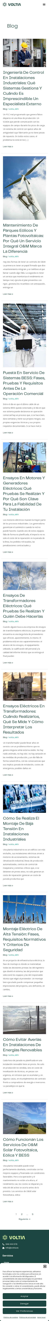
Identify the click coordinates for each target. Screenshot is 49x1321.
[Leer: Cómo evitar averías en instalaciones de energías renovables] (24, 1020)
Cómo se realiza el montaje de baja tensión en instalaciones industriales (21, 828)
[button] (45, 1266)
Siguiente (24, 1219)
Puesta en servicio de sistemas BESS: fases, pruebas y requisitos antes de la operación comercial (24, 383)
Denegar (24, 1303)
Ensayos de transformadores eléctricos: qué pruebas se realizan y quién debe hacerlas (24, 606)
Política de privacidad (27, 1317)
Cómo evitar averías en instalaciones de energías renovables (22, 1045)
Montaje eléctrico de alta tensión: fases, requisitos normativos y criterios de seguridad (24, 939)
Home (6, 1262)
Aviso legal (41, 1317)
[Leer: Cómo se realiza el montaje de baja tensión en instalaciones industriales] (24, 799)
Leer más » (8, 146)
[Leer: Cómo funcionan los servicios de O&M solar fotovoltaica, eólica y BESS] (24, 1118)
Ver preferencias (24, 1311)
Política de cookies (11, 1317)
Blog (5, 109)
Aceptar (24, 1296)
